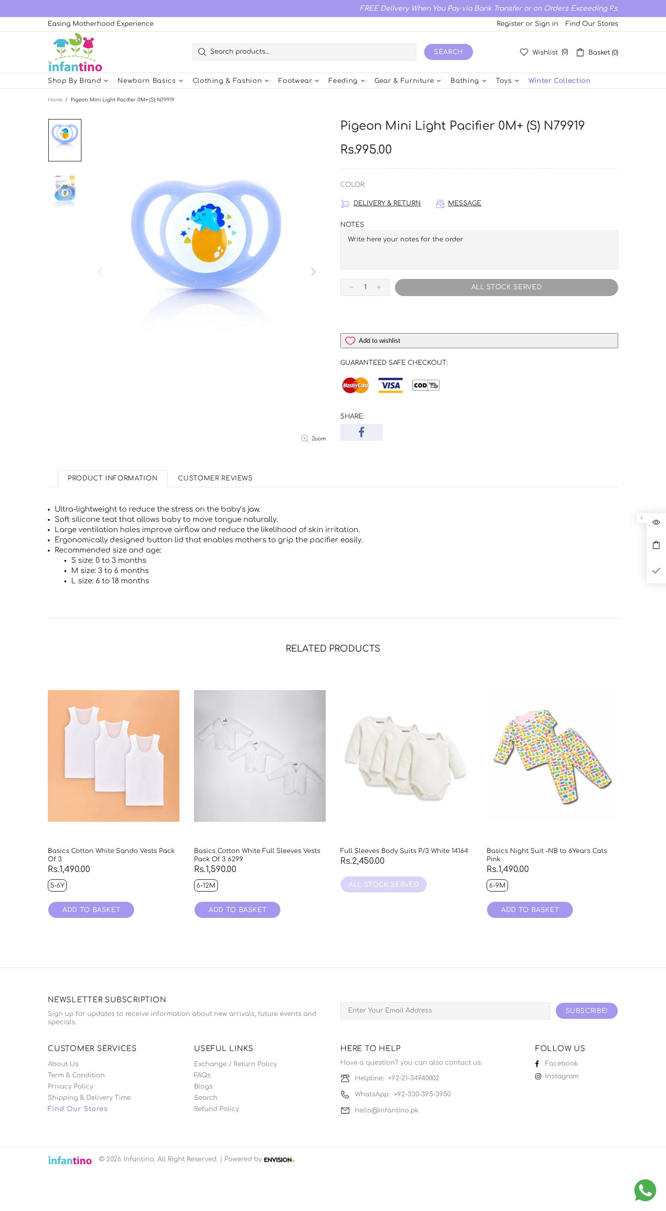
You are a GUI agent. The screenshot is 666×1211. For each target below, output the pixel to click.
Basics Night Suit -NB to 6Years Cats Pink (547, 855)
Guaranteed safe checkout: (394, 362)
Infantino (75, 52)
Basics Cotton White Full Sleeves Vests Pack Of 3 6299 (257, 855)
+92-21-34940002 (413, 1078)
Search (448, 52)
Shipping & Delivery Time (89, 1097)
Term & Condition (76, 1075)
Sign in (546, 23)
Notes (352, 224)
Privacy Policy (70, 1086)
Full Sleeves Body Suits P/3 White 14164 (404, 851)
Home (55, 99)
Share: (352, 416)
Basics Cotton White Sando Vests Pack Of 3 (111, 855)
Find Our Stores (592, 23)
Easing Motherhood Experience (101, 23)
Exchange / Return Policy (235, 1064)
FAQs (202, 1075)
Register (510, 23)
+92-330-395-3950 (422, 1094)
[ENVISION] (279, 1159)
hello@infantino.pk (386, 1110)
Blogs (203, 1086)
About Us (63, 1064)
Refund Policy (216, 1109)
